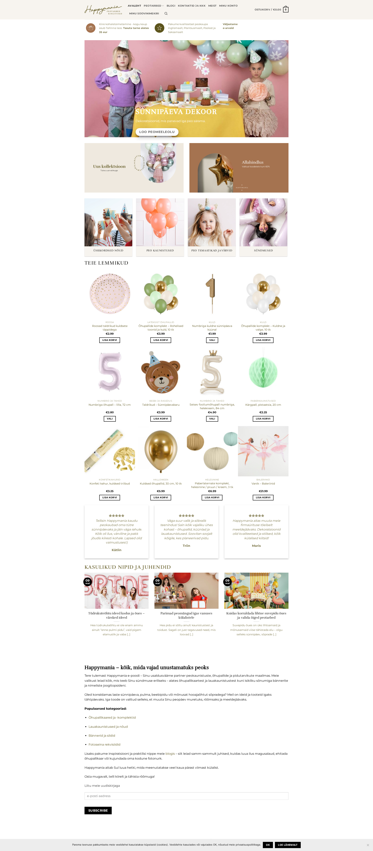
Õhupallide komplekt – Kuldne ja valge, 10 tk (263, 327)
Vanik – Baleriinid (263, 483)
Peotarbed (152, 5)
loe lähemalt (288, 844)
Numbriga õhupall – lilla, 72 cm (110, 404)
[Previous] (84, 613)
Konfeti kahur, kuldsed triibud (110, 483)
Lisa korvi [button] (109, 340)
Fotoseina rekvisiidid (104, 744)
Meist (212, 5)
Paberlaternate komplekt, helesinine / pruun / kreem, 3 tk (212, 485)
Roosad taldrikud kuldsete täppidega (109, 327)
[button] (271, 9)
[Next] (289, 613)
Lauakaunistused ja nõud (108, 727)
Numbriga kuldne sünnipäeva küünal (212, 327)
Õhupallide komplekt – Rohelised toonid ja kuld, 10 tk (161, 327)
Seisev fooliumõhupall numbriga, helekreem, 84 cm (212, 406)
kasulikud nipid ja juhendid (128, 567)
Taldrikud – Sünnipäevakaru (161, 404)
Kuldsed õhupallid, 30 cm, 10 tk (161, 483)
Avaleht (134, 5)
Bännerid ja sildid (102, 735)
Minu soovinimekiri (144, 13)
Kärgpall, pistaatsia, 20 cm (263, 404)
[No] (367, 846)
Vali (212, 340)
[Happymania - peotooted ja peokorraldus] (103, 9)
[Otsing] (166, 13)
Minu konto (228, 5)
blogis (170, 753)
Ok (268, 844)
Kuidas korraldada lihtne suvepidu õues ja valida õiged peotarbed (256, 615)
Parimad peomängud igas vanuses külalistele (186, 615)
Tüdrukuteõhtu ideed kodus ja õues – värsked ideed (116, 615)
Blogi (171, 5)
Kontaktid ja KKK (192, 5)
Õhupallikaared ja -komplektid (112, 717)
